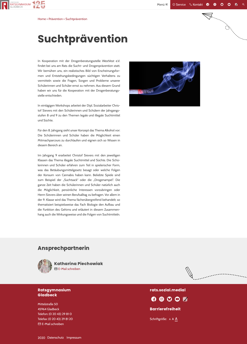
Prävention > (57, 19)
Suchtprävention (76, 19)
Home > (43, 19)
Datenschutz (55, 337)
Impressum (74, 337)
